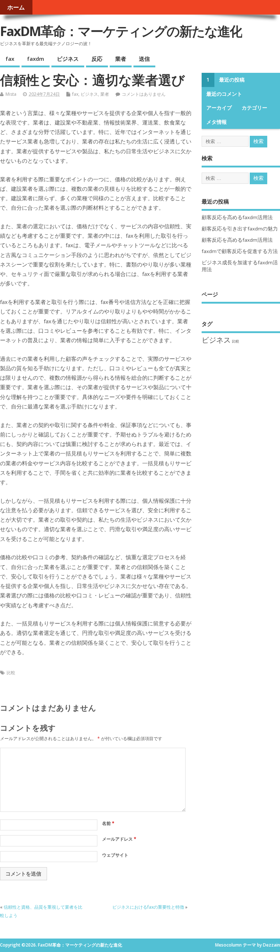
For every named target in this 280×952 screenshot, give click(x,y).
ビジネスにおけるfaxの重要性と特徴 (148, 907)
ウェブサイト (115, 855)
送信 (144, 58)
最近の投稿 (232, 79)
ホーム (16, 7)
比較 (11, 672)
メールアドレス (119, 839)
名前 (108, 823)
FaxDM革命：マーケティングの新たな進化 (121, 31)
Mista (10, 94)
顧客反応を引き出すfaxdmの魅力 (240, 228)
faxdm (35, 58)
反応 (97, 58)
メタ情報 (216, 122)
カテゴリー (254, 107)
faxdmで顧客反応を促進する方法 (240, 251)
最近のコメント (224, 94)
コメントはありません (144, 94)
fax (9, 58)
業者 (120, 58)
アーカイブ (219, 107)
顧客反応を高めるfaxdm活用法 (237, 217)
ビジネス (68, 58)
